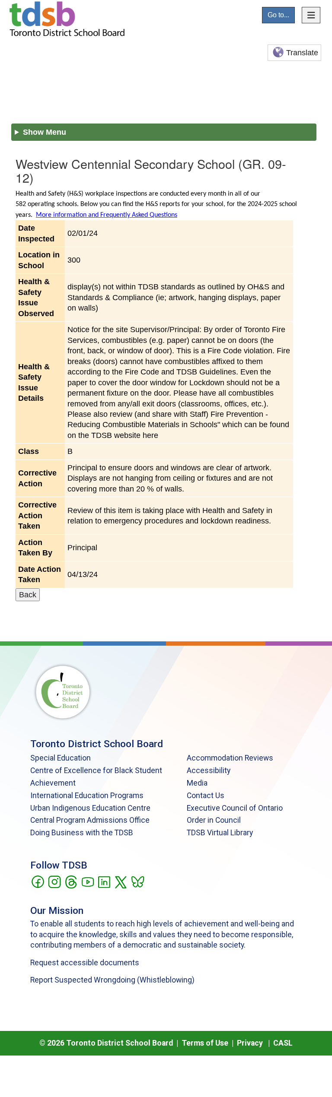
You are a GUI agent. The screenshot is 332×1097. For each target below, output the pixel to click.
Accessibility (208, 770)
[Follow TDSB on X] (120, 881)
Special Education (60, 758)
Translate (302, 52)
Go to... (278, 15)
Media (197, 783)
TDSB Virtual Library (220, 832)
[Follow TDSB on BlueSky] (137, 881)
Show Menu (44, 132)
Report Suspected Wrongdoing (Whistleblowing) (112, 980)
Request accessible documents (84, 962)
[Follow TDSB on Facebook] (37, 881)
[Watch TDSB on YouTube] (87, 881)
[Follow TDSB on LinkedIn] (104, 881)
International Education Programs (87, 795)
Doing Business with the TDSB (81, 832)
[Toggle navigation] (311, 15)
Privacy (250, 1043)
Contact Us (205, 795)
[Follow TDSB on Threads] (71, 881)
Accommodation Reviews (230, 758)
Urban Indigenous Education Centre (90, 808)
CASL (283, 1043)
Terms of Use (205, 1043)
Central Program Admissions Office (90, 820)
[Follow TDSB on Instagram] (54, 881)
